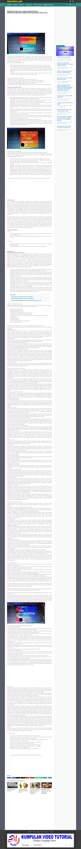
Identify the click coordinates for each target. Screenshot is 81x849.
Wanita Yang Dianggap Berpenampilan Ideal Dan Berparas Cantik (26, 300)
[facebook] (11, 777)
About (34, 831)
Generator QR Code (48, 4)
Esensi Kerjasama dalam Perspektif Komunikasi (22, 298)
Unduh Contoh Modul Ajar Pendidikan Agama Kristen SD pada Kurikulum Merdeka (65, 64)
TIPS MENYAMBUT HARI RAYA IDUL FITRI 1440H (23, 791)
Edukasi (15, 4)
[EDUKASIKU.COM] (15, 1)
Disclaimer (46, 831)
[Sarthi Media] (40, 847)
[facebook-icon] (73, 1)
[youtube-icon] (70, 1)
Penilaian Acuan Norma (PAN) (63, 57)
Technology (29, 4)
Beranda (9, 4)
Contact (51, 831)
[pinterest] (29, 777)
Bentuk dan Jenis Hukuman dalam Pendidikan (21, 296)
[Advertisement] (29, 23)
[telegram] (47, 777)
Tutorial (21, 4)
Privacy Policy (40, 831)
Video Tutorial (38, 4)
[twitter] (20, 777)
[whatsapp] (38, 777)
